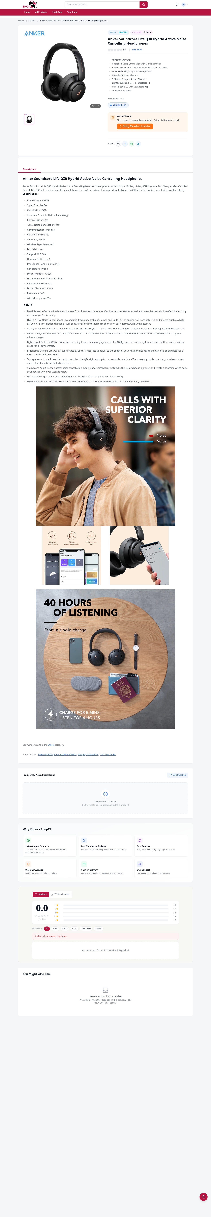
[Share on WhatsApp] (131, 144)
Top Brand (72, 12)
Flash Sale (57, 12)
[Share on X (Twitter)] (138, 144)
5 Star (55, 929)
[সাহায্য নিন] (204, 1197)
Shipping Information (88, 754)
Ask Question (179, 775)
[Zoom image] (98, 34)
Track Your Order (108, 754)
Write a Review (62, 894)
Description (29, 169)
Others (31, 20)
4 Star (64, 929)
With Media (86, 929)
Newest (99, 929)
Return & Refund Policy (65, 754)
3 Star (74, 929)
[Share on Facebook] (125, 144)
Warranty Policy (45, 754)
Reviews (42, 894)
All (47, 929)
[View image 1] (29, 119)
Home (27, 12)
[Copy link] (118, 144)
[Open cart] (177, 4)
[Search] (144, 4)
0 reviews (137, 49)
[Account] (185, 4)
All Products (41, 12)
